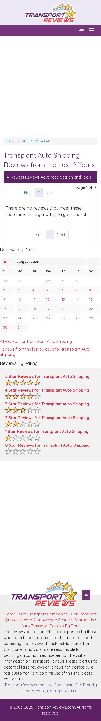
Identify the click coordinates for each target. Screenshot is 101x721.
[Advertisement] (50, 87)
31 (77, 280)
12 (47, 299)
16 (4, 309)
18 (34, 309)
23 (5, 318)
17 (19, 309)
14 (77, 299)
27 (19, 280)
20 (64, 309)
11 (33, 299)
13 (63, 299)
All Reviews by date (36, 141)
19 (47, 309)
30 (64, 280)
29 (48, 280)
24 (19, 318)
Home (11, 141)
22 (91, 309)
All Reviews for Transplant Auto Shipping (36, 341)
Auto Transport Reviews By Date (50, 625)
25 (34, 318)
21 (77, 309)
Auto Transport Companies (43, 614)
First (28, 192)
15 (90, 299)
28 (34, 280)
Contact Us (84, 619)
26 (5, 280)
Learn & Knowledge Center (46, 619)
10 (19, 299)
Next (50, 192)
